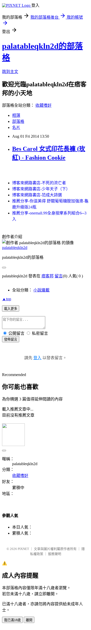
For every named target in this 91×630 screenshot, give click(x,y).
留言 (59, 276)
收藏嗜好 (43, 105)
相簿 (16, 115)
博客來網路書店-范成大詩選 (37, 195)
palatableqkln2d (14, 247)
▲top (6, 299)
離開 (29, 620)
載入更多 (10, 309)
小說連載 (41, 290)
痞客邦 (47, 276)
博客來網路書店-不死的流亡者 (39, 183)
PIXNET (23, 549)
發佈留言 (10, 339)
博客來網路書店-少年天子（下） (41, 189)
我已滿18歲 (12, 620)
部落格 (18, 121)
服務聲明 (54, 554)
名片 (16, 127)
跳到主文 (10, 71)
